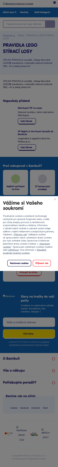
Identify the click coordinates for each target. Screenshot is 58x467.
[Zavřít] (55, 199)
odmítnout (13, 250)
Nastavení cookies (19, 263)
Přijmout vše (20, 234)
